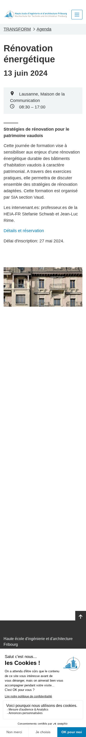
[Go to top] (80, 617)
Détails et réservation (24, 230)
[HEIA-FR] (36, 14)
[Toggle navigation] (76, 14)
